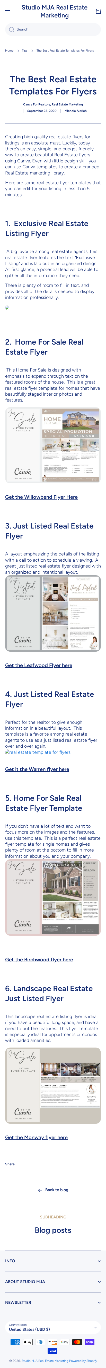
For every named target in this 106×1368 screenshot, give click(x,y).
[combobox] (53, 29)
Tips (25, 50)
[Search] (9, 29)
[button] (98, 11)
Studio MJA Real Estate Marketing (45, 1361)
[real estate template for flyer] (7, 307)
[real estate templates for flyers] (53, 613)
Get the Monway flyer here (36, 1137)
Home (9, 50)
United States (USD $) (29, 1329)
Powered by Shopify (83, 1361)
